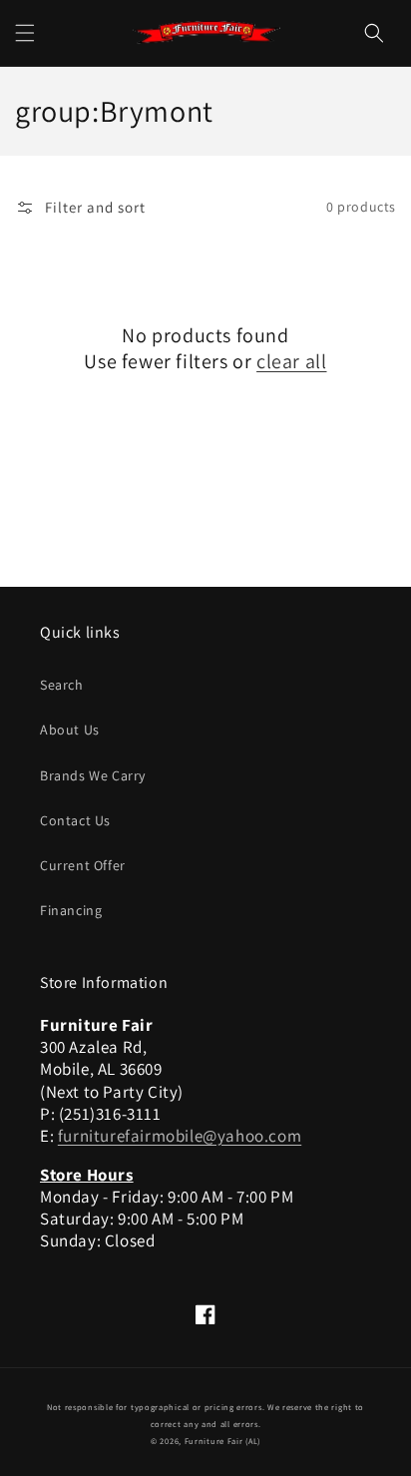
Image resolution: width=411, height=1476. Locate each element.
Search (62, 685)
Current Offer (83, 865)
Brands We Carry (93, 775)
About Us (70, 729)
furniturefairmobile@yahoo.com (179, 1136)
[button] (25, 33)
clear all (291, 361)
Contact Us (75, 820)
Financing (71, 910)
